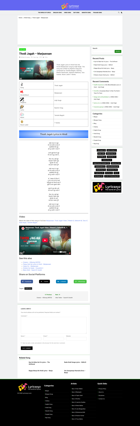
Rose (116, 173)
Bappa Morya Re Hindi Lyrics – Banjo (41, 370)
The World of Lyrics (44, 12)
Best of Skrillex (76, 399)
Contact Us (102, 399)
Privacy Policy (102, 388)
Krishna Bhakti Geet (112, 166)
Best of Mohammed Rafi (78, 412)
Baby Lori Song (112, 150)
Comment (24, 316)
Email (45, 336)
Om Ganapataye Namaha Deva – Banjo (104, 71)
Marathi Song (86, 12)
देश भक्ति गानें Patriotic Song (112, 176)
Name (23, 336)
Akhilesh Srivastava (25, 57)
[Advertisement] (70, 31)
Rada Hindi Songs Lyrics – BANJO (75, 362)
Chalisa (96, 127)
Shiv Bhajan (98, 176)
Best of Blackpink (76, 392)
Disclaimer (101, 395)
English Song (57, 12)
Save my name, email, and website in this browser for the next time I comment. (44, 343)
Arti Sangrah (101, 150)
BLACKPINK (101, 156)
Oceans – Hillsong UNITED (31, 262)
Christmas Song (106, 160)
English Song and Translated (101, 163)
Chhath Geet (111, 156)
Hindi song (28, 288)
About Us (101, 392)
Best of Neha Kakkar (77, 405)
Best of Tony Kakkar (77, 419)
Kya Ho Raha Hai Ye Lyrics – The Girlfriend (105, 61)
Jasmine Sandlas (100, 166)
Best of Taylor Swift (77, 395)
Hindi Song (67, 12)
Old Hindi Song (112, 169)
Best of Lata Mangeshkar (78, 409)
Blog (95, 123)
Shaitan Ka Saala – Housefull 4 (33, 268)
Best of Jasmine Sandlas (78, 402)
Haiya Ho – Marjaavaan (30, 266)
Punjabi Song (97, 12)
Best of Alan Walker (77, 388)
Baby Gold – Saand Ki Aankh (32, 270)
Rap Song (76, 12)
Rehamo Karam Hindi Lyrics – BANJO (104, 75)
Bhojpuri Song (97, 120)
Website (68, 336)
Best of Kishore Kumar (78, 415)
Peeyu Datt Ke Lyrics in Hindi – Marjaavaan (37, 264)
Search (95, 48)
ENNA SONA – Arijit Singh (109, 103)
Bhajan (95, 117)
